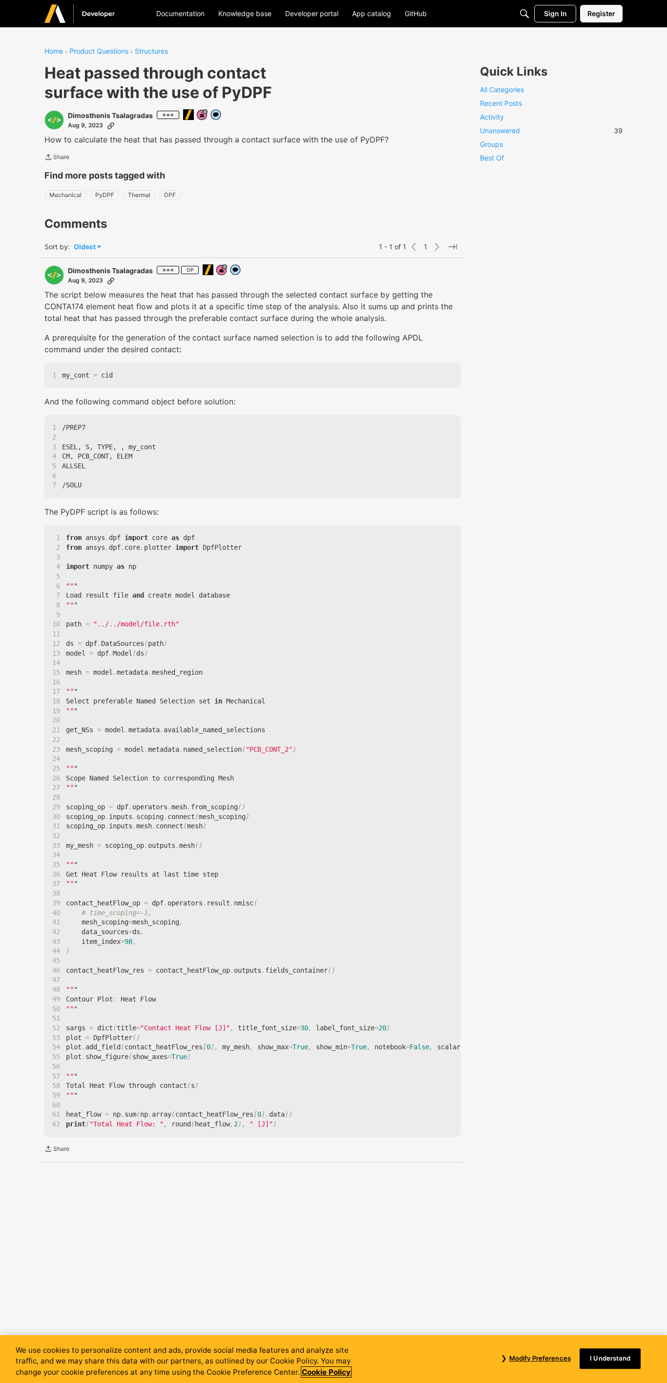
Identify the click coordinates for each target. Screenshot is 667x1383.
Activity (492, 117)
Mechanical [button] (65, 195)
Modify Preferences (540, 1358)
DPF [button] (170, 195)
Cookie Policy (326, 1372)
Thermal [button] (139, 195)
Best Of (492, 158)
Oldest (85, 247)
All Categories (502, 89)
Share (56, 158)
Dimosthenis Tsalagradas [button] (110, 115)
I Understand (610, 1358)
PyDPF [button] (104, 195)
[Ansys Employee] (189, 115)
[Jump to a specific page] (452, 247)
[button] (54, 120)
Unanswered (551, 130)
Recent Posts (501, 103)
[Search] (524, 13)
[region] (333, 1359)
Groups (491, 144)
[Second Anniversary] (202, 115)
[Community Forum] (91, 13)
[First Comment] (216, 115)
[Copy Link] (111, 125)
